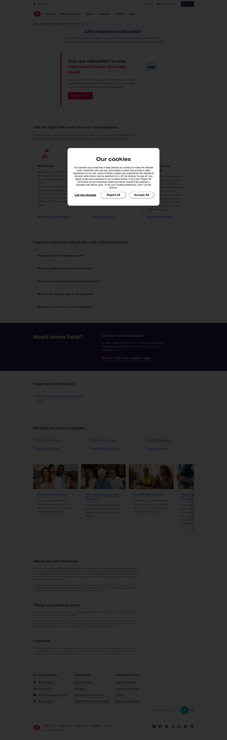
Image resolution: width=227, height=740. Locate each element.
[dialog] (113, 177)
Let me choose (85, 195)
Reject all (113, 195)
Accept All (141, 195)
